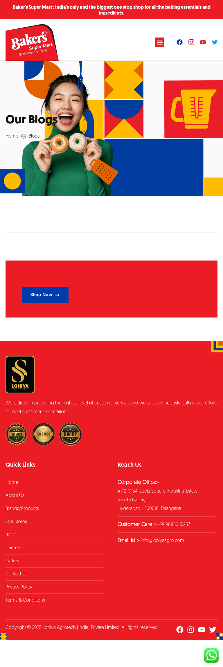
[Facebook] (180, 42)
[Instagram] (191, 630)
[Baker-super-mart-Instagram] (191, 42)
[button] (159, 42)
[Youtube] (203, 42)
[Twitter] (214, 42)
